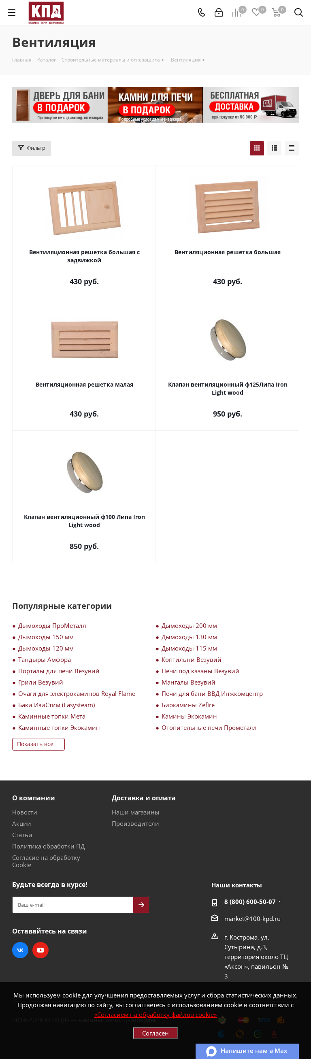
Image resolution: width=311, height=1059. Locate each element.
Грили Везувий (40, 682)
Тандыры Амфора (44, 659)
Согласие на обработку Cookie (46, 861)
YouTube (40, 950)
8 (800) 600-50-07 (250, 901)
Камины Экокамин (189, 716)
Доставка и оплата (144, 797)
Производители (135, 823)
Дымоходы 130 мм (189, 637)
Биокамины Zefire (188, 705)
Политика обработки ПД (48, 846)
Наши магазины (136, 812)
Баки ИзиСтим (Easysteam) (56, 705)
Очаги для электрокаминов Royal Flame (76, 693)
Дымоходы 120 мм (46, 648)
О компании (33, 797)
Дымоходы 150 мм (46, 637)
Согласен (155, 1033)
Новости (24, 812)
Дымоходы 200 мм (189, 625)
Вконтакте (20, 950)
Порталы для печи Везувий (59, 671)
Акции (21, 823)
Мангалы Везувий (188, 682)
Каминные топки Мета (51, 716)
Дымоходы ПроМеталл (52, 625)
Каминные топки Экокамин (59, 727)
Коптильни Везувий (192, 659)
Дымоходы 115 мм (189, 648)
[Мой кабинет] (219, 13)
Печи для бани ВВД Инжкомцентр (212, 693)
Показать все (35, 744)
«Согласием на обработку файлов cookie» (155, 1014)
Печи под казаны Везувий (200, 671)
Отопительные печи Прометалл (209, 727)
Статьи (22, 835)
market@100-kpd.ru (252, 918)
